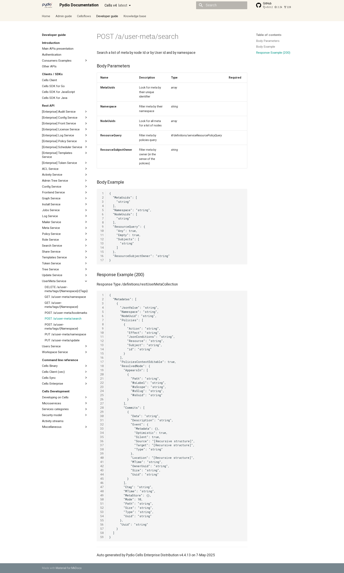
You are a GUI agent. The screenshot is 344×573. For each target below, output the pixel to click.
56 (102, 524)
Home (46, 16)
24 (102, 391)
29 (102, 412)
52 (102, 508)
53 (102, 512)
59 (102, 537)
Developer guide (107, 16)
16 (102, 256)
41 (102, 462)
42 (102, 466)
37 (102, 445)
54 (102, 516)
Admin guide (64, 16)
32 (102, 424)
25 (102, 395)
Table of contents (268, 35)
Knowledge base (134, 16)
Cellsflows (84, 16)
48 (102, 491)
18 (102, 366)
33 (102, 428)
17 (102, 260)
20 (102, 374)
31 (102, 420)
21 (102, 378)
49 (102, 495)
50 (102, 499)
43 (102, 470)
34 (102, 433)
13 (102, 243)
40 (102, 458)
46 (102, 483)
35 (102, 437)
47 (102, 487)
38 (102, 449)
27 (102, 403)
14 (102, 247)
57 (102, 529)
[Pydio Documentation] (47, 5)
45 (102, 478)
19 (102, 370)
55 (102, 520)
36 (102, 441)
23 (102, 387)
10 (102, 231)
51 (102, 503)
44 (102, 474)
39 (102, 453)
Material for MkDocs (69, 568)
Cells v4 (116, 5)
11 (102, 235)
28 (102, 408)
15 (102, 252)
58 (102, 533)
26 (102, 399)
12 (102, 239)
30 (102, 416)
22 (102, 383)
